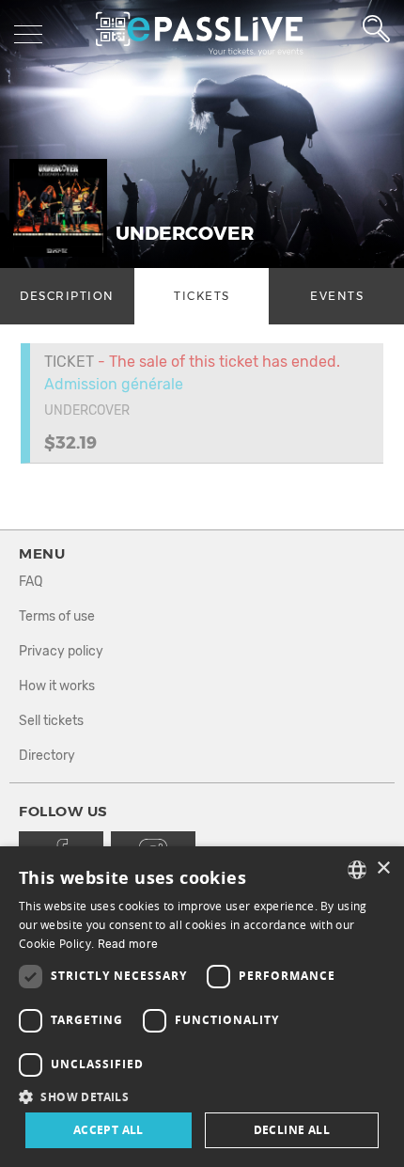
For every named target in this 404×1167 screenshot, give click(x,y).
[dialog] (202, 1006)
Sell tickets (51, 721)
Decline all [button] (292, 1130)
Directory (47, 756)
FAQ (30, 582)
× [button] (383, 868)
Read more (128, 944)
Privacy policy (61, 651)
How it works (57, 686)
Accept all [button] (108, 1130)
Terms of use (57, 616)
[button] (202, 1096)
